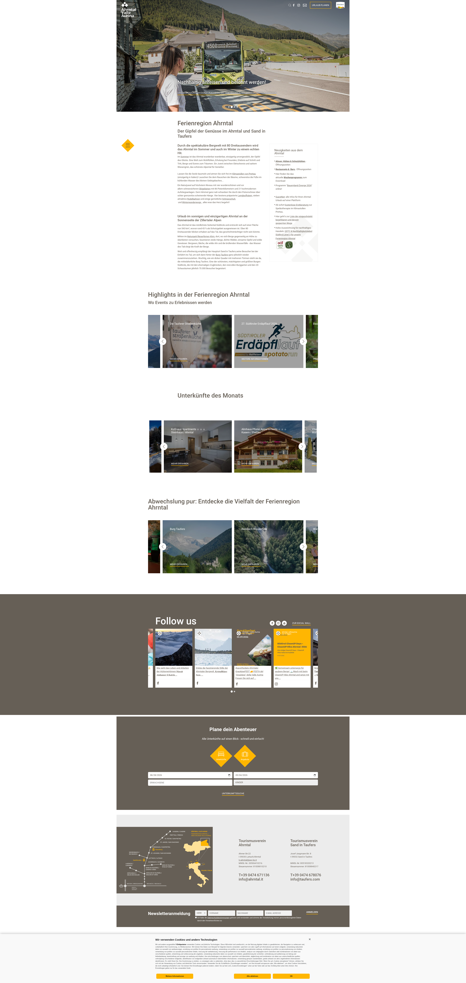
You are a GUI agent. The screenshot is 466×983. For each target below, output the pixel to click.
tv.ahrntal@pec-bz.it (248, 860)
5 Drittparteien (181, 944)
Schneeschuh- (229, 199)
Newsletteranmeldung (169, 913)
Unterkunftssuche (233, 793)
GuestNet (280, 197)
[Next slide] (303, 341)
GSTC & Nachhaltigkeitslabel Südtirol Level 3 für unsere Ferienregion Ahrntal (294, 235)
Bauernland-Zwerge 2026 (299, 185)
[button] (310, 939)
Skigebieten (205, 188)
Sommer (185, 156)
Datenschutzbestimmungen (219, 918)
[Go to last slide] (162, 341)
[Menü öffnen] (128, 144)
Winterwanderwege (191, 202)
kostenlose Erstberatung (296, 205)
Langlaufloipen (245, 195)
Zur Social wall (301, 623)
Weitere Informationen (175, 976)
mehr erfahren (178, 359)
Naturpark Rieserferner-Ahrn (201, 236)
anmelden (312, 912)
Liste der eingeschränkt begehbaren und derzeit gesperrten (294, 219)
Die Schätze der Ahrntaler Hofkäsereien (201, 93)
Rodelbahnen (193, 199)
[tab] (229, 107)
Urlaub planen (320, 5)
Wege (289, 223)
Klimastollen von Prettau (244, 174)
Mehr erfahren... (179, 564)
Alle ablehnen (252, 976)
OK (291, 976)
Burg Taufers (222, 254)
